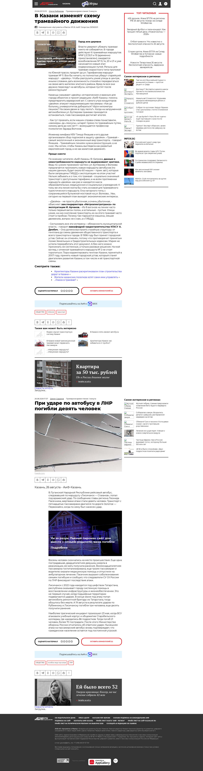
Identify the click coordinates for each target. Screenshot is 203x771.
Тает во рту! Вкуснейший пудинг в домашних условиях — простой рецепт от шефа (150, 82)
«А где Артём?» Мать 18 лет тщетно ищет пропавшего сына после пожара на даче (151, 119)
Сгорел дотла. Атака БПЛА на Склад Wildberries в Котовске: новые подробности (146, 54)
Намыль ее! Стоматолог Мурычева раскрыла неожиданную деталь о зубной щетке (151, 100)
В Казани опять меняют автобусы (104, 332)
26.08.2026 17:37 (41, 399)
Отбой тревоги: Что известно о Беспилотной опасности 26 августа (146, 42)
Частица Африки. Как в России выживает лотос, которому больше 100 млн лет (151, 442)
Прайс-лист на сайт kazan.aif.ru (142, 721)
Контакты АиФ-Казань (83, 721)
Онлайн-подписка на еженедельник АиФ (131, 718)
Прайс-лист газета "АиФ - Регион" (110, 721)
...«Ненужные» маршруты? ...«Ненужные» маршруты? (58, 351)
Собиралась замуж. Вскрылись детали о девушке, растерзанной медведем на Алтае (150, 414)
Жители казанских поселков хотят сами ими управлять (86, 277)
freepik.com (40, 473)
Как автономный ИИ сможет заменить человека (147, 171)
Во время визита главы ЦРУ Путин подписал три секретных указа (150, 152)
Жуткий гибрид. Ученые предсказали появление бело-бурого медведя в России (152, 405)
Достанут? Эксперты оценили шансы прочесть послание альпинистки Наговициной (152, 91)
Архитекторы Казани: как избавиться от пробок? (101, 342)
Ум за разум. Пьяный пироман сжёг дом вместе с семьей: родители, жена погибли (83, 540)
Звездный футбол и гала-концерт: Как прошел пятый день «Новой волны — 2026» (146, 31)
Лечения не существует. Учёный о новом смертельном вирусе (150, 432)
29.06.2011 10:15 (41, 11)
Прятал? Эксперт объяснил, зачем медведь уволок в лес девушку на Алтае (150, 128)
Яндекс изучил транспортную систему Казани (59, 333)
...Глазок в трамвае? (65, 280)
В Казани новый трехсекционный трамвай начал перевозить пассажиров (61, 343)
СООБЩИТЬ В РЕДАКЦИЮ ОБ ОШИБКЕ (121, 723)
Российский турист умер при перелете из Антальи (147, 143)
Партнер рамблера (78, 760)
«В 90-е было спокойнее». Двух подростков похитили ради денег (150, 450)
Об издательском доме (65, 718)
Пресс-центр (84, 718)
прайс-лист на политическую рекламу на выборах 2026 (79, 723)
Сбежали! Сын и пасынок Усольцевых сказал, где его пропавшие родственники (152, 424)
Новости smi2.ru (44, 388)
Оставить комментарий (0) (101, 291)
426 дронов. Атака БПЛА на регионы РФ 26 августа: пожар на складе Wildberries (146, 20)
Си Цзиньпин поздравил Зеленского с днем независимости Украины (151, 161)
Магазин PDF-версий (101, 718)
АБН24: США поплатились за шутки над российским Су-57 (150, 180)
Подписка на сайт (63, 721)
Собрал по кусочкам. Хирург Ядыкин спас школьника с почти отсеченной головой (152, 109)
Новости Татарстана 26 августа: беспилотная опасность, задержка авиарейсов (146, 65)
